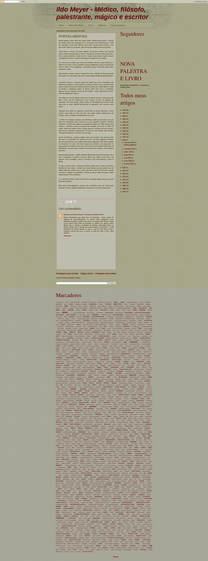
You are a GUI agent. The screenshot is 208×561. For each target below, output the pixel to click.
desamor (93, 371)
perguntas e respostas (68, 485)
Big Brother (95, 332)
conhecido (106, 357)
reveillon (126, 508)
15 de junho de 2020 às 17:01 (93, 214)
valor (131, 543)
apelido (73, 318)
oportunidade (72, 471)
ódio (98, 469)
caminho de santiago (97, 338)
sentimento (60, 518)
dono (57, 385)
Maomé (117, 449)
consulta (82, 359)
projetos (72, 494)
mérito (116, 457)
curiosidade (130, 367)
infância (73, 428)
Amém (123, 310)
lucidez (68, 447)
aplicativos (94, 318)
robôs (110, 510)
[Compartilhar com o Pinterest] (75, 202)
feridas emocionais (131, 406)
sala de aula (119, 512)
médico (82, 453)
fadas (134, 402)
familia (124, 404)
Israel (96, 434)
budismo (132, 334)
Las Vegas (139, 439)
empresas (125, 389)
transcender (146, 539)
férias (116, 406)
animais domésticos (145, 314)
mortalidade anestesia (72, 461)
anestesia (95, 314)
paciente (65, 473)
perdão (142, 481)
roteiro (149, 510)
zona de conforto (88, 551)
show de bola (85, 522)
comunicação (105, 355)
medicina (74, 453)
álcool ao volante (119, 306)
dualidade (125, 385)
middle (57, 459)
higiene (148, 420)
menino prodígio (60, 457)
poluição (98, 488)
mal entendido (69, 449)
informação (104, 428)
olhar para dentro (122, 469)
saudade (121, 514)
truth (126, 541)
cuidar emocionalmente (88, 367)
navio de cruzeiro (147, 465)
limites (67, 443)
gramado (141, 418)
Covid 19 (147, 363)
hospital (138, 422)
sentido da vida (144, 516)
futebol (103, 416)
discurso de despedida (62, 381)
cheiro (63, 348)
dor (61, 385)
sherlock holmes (61, 522)
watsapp (136, 549)
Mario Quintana (74, 451)
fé (85, 406)
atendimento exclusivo (93, 322)
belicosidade (107, 330)
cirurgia (124, 348)
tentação (87, 535)
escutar (114, 394)
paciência (58, 473)
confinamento (70, 357)
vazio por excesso (89, 545)
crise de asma (131, 365)
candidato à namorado (63, 340)
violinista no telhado (133, 547)
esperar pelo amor (74, 396)
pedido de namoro (116, 479)
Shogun (70, 522)
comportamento (125, 353)
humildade (58, 424)
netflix (69, 467)
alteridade (71, 310)
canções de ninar (145, 338)
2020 (124, 128)
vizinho (93, 549)
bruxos (121, 334)
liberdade (133, 441)
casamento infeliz (74, 344)
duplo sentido (141, 385)
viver (87, 549)
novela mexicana (76, 469)
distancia (139, 381)
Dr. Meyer (118, 385)
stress (73, 529)
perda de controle (132, 481)
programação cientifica (62, 494)
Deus (108, 377)
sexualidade (126, 520)
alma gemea (143, 308)
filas (144, 408)
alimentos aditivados (109, 308)
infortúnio (111, 428)
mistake (88, 459)
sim (120, 522)
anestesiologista (118, 314)
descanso (58, 373)
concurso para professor (119, 355)
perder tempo (69, 483)
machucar (97, 447)
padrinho (103, 473)
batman (92, 328)
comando (71, 351)
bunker (147, 334)
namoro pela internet (70, 465)
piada (87, 487)
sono (119, 528)
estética (94, 398)
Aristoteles (78, 320)
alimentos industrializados (124, 308)
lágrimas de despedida (97, 439)
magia (130, 447)
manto (100, 449)
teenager (111, 533)
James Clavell (123, 434)
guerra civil (90, 420)
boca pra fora (131, 332)
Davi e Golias (66, 369)
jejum (81, 436)
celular (58, 346)
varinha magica (146, 543)
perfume (135, 483)
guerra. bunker (100, 420)
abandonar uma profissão (89, 302)
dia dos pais (123, 377)
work (72, 551)
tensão (80, 535)
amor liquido (129, 312)
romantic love (137, 510)
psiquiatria (141, 494)
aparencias (61, 318)
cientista (112, 348)
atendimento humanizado (107, 322)
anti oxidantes (110, 316)
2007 (124, 191)
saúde (128, 514)
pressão (123, 490)
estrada (111, 398)
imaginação (148, 424)
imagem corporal (138, 424)
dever (115, 377)
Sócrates (142, 526)
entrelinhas (103, 390)
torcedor (104, 539)
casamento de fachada (62, 344)
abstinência (59, 304)
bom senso (140, 332)
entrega (87, 390)
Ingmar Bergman (120, 428)
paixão (150, 473)
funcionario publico (94, 416)
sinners (98, 524)
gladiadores (84, 418)
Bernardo (144, 330)
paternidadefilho (146, 477)
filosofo (87, 410)
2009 (124, 185)
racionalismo (146, 496)
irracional (60, 434)
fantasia (136, 404)
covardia (126, 363)
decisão (115, 369)
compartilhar (84, 353)
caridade (121, 340)
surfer (76, 531)
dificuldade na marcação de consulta (103, 379)
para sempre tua (126, 475)
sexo (88, 520)
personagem (86, 485)
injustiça (147, 428)
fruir (62, 416)
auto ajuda (133, 324)
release (148, 504)
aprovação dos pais (129, 318)
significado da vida (96, 522)
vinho (112, 547)
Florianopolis (97, 412)
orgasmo (87, 471)
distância (147, 381)
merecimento (108, 457)
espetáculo (85, 396)
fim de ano (103, 410)
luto (73, 447)
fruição (57, 416)
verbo (109, 545)
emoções (83, 389)
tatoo (80, 533)
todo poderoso (96, 539)
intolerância (96, 432)
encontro (140, 389)
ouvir (121, 471)
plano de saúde (102, 487)
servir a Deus (59, 520)
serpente (137, 518)
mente (68, 457)
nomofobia (137, 467)
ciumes (84, 349)
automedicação (70, 326)
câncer (135, 338)
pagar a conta (133, 473)
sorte (151, 528)
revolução (135, 508)
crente (79, 365)
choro (74, 348)
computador (84, 355)
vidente (86, 547)
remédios (79, 506)
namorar (148, 463)
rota (144, 510)
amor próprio (60, 314)
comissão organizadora (94, 351)
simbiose (125, 522)
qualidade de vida (68, 496)
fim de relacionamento (124, 410)
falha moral (64, 404)
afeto (66, 306)
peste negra (77, 487)
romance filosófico (127, 510)
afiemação (73, 306)
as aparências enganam (120, 320)
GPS (124, 418)
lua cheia (149, 445)
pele (135, 479)
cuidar (78, 367)
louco (124, 445)
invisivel (140, 432)
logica (75, 445)
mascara (90, 451)
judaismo (132, 436)
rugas (74, 512)
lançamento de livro (124, 439)
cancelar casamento (125, 338)
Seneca (92, 516)
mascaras (104, 451)
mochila (101, 459)
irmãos (150, 432)
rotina (57, 512)
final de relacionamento (67, 412)
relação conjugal (74, 502)
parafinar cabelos (146, 475)
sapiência (100, 514)
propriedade (96, 494)
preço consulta (88, 490)
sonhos (113, 528)
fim (97, 410)
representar (108, 506)
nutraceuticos (91, 469)
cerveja (121, 346)
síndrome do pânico (79, 524)
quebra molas (108, 496)
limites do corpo (76, 443)
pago (140, 473)
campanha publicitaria (112, 338)
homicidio (112, 422)
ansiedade (86, 316)
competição (102, 353)
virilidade (62, 549)
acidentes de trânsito (81, 304)
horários (132, 422)
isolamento (75, 434)
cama (63, 338)
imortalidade (61, 426)
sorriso (135, 528)
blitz (114, 332)
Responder (67, 236)
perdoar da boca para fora (97, 483)
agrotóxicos (92, 306)
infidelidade (88, 428)
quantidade (90, 496)
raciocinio (131, 496)
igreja (125, 424)
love (136, 445)
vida (150, 545)
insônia (74, 430)
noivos (130, 467)
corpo (148, 361)
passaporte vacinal (118, 477)
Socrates (135, 526)
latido (145, 439)
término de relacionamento (116, 537)
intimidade (81, 432)
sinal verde (140, 522)
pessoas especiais (67, 487)
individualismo (146, 426)
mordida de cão (146, 459)
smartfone (89, 526)
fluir (110, 412)
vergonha (124, 545)
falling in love (73, 404)
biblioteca (72, 332)
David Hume (98, 369)
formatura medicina (77, 414)
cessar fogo (136, 346)
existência (131, 400)
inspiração (80, 430)
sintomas (105, 524)
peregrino (109, 483)
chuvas (80, 348)
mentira (74, 457)
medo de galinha (97, 455)
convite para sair (99, 361)
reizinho (148, 500)
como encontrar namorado (119, 351)
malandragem (86, 449)
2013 (124, 173)
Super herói (129, 529)
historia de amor (68, 422)
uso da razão (92, 543)
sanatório (58, 514)
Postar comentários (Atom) (71, 278)
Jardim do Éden (145, 434)
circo (117, 348)
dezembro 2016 (129, 142)
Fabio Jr (93, 402)
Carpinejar (136, 340)
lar (133, 439)
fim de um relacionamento (140, 410)
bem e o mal (116, 330)
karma (68, 439)
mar (142, 449)
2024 (124, 116)
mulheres (75, 463)
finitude (85, 412)
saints (112, 512)
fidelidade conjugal (124, 408)
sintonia (112, 524)
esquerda (125, 396)
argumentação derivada (67, 320)
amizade (142, 310)
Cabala (89, 336)
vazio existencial (77, 545)
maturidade (137, 451)
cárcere (107, 340)
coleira (144, 349)
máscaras (112, 451)
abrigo (122, 302)
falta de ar (98, 404)
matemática (121, 451)
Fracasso (113, 414)
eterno (142, 398)
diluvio (130, 379)
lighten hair (61, 443)
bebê (103, 328)
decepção (108, 369)
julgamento (66, 437)
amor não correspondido (142, 312)
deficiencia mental (139, 369)
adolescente (140, 304)
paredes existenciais (76, 477)
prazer (69, 490)
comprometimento (62, 355)
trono (121, 541)
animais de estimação (131, 314)
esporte (104, 396)
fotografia (98, 414)
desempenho (71, 375)
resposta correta (87, 508)
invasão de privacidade (124, 432)
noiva (116, 467)
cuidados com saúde (68, 367)
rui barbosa (81, 512)
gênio (136, 416)
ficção (106, 408)
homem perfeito (89, 422)
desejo (148, 373)
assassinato (132, 320)
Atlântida (146, 322)
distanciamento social (61, 383)
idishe (120, 424)
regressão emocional (129, 500)
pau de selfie (66, 479)
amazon (112, 310)
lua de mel (60, 447)
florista (105, 412)
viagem (144, 545)
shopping (76, 522)
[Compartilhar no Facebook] (73, 202)
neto (75, 467)
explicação (74, 402)
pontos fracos (106, 488)
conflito (79, 357)
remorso (100, 506)
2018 (124, 134)
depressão (84, 371)
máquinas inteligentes (133, 449)
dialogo (144, 377)
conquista (139, 357)
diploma (136, 379)
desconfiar (101, 373)
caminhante (79, 338)
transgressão (69, 541)
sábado (88, 512)
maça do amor (80, 447)
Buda (126, 334)
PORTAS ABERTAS (130, 145)
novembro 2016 (129, 149)
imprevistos (111, 426)
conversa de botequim (79, 361)
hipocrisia (59, 422)
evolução (86, 400)
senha (98, 516)
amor (65, 312)
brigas (70, 334)
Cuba (149, 365)
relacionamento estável (112, 504)
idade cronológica (75, 424)
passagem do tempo (104, 477)
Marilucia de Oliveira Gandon (73, 214)
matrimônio (129, 451)
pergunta (142, 483)
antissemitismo (140, 316)
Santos (93, 514)
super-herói (138, 529)
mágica (143, 447)
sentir (79, 518)
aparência (149, 316)
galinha (116, 416)
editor (80, 386)
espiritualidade (94, 396)
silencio (107, 522)
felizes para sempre (106, 406)
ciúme (58, 349)
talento (127, 531)
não (79, 465)
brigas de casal (78, 334)
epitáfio (70, 392)
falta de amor (90, 404)
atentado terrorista (131, 322)
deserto (90, 375)
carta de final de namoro (73, 342)
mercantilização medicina (86, 457)
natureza (138, 465)
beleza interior (98, 330)
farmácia (71, 406)
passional (127, 477)
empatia (103, 389)
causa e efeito (123, 344)
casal (125, 342)
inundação (113, 432)
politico (85, 488)
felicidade (93, 406)
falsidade (82, 404)
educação (98, 386)
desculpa (109, 373)
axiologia (111, 326)
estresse (126, 398)
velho (104, 545)
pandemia (88, 475)
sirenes (139, 524)
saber (93, 512)
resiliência (147, 506)
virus (74, 549)
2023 (124, 119)
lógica (81, 445)
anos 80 (79, 316)
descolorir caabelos (69, 373)
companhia (68, 353)
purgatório (58, 496)
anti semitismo (120, 316)
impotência (95, 426)
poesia (60, 488)
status (59, 529)
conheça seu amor (97, 357)
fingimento (78, 412)
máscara (97, 451)
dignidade (118, 379)
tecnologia (102, 533)
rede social (86, 500)
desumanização (101, 377)
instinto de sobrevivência (98, 430)
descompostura (81, 373)
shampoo (149, 520)
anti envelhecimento (98, 316)
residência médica (130, 506)
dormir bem (102, 385)
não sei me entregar (110, 465)
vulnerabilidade (127, 549)
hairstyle (129, 420)
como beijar (106, 351)
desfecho (96, 375)
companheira (147, 351)
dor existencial (69, 385)
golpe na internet (98, 418)
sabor (99, 512)
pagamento (125, 473)
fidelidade (114, 408)
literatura (109, 443)
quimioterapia (117, 496)
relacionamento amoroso (78, 504)
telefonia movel (60, 535)
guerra (71, 420)
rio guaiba (142, 508)
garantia (121, 416)
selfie (86, 516)
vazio (69, 545)
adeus (126, 304)
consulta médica (92, 359)
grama (135, 418)
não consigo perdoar (88, 465)
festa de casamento (69, 408)
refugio (120, 500)
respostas (96, 508)
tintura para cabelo (75, 539)
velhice (98, 545)
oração (80, 471)
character (147, 346)
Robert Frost (77, 510)
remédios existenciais (90, 506)
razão (77, 498)
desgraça (111, 375)
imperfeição (79, 426)
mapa (123, 449)
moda (114, 459)
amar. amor (103, 310)
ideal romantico (98, 424)
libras (140, 441)
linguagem (101, 443)
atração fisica (71, 324)
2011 (124, 179)
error (125, 392)
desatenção (147, 371)
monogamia (129, 459)
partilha (86, 477)
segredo (66, 516)
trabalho (123, 539)
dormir (94, 385)
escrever (73, 394)
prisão (81, 492)
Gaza (131, 416)
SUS (88, 531)
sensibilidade (125, 516)
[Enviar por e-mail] (67, 202)
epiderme (63, 392)
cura (122, 367)
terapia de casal (141, 535)
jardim (136, 434)
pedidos (125, 479)
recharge (125, 498)
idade (65, 424)
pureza (149, 494)
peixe (130, 479)
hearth (142, 420)
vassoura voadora (61, 545)
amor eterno (109, 312)
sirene (133, 524)
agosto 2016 (128, 152)
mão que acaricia (108, 449)
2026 (124, 110)
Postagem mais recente (67, 273)
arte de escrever (107, 320)
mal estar (78, 449)
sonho (106, 528)
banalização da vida (147, 326)
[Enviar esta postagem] (62, 202)
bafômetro (126, 326)
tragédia (130, 539)
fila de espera (136, 408)
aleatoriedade (146, 306)
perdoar (84, 483)
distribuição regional (75, 383)
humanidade (146, 422)
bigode (103, 332)
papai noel (104, 475)
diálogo (150, 377)
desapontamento (129, 371)
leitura (102, 441)
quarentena (98, 496)
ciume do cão (65, 349)
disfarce (100, 381)
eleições (141, 386)
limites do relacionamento (89, 443)
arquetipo (94, 320)
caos (86, 340)
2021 (124, 125)
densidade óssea (74, 371)
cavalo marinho (146, 344)
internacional (147, 430)
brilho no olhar (88, 334)
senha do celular (106, 516)
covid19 (66, 365)
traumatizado (103, 541)
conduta (139, 355)
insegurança (59, 430)
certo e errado (113, 346)
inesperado (59, 428)
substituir (94, 529)
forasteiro (148, 412)
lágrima (79, 439)
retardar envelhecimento (115, 508)
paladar (60, 475)
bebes (109, 328)
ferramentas (59, 408)
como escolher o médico (134, 351)
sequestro (130, 518)
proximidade (116, 494)
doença (114, 383)
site (58, 526)
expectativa (140, 400)
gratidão (58, 420)
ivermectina (104, 434)
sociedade (122, 526)
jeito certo (64, 436)
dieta (66, 379)
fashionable (79, 406)
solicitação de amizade (82, 528)
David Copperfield (88, 369)
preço (79, 490)
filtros (92, 410)
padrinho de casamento (113, 473)
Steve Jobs (66, 529)
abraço (116, 302)
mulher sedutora (65, 463)
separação (96, 518)
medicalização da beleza (62, 453)
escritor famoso (90, 394)
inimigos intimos (138, 428)
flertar (90, 412)
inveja (134, 432)
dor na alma (78, 385)
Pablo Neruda (136, 471)
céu (142, 346)
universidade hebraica (74, 543)
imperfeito (86, 426)
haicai (107, 420)
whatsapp (143, 549)
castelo (96, 344)
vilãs (99, 547)
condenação (131, 355)
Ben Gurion (124, 330)
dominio (148, 383)
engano (80, 390)
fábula (100, 402)
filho (63, 410)
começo (78, 351)
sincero (58, 524)
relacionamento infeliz (127, 504)
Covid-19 (58, 365)
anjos (65, 316)
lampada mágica (110, 439)
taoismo (140, 531)
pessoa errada (147, 485)
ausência (125, 324)
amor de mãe (90, 312)
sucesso (101, 529)
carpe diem (129, 340)
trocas (116, 541)
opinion (65, 471)
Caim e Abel (122, 336)
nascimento (129, 465)
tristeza (111, 541)
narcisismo (121, 465)
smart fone (81, 526)
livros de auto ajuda (67, 445)
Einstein (134, 386)
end (62, 390)
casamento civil (146, 342)
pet (83, 487)
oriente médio (96, 471)
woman (67, 551)
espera (141, 395)
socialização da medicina (110, 526)
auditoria (111, 324)
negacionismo (61, 467)
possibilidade (140, 488)
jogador (110, 436)
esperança (149, 394)
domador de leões (139, 383)
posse (133, 488)
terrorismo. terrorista (140, 537)
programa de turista (145, 492)
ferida (122, 406)
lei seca (96, 441)
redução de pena (106, 500)
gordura (107, 418)
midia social (65, 459)
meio (105, 455)
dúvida (57, 386)
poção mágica (137, 487)
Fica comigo (99, 408)
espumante (111, 396)
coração (117, 361)
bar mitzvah (60, 328)
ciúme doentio (75, 349)
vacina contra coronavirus (112, 543)
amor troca (82, 314)
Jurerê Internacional (103, 437)
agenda (85, 306)
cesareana (128, 346)
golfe (90, 418)
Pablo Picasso (146, 471)
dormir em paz (110, 385)
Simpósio (132, 522)
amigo (129, 310)
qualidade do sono (80, 496)
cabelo (94, 336)
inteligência (110, 430)
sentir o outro (87, 518)
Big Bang (87, 332)
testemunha (59, 539)
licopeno (146, 441)
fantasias (143, 404)
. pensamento (59, 302)
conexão (147, 355)
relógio (66, 506)
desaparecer (111, 371)
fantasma (149, 404)
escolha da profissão (140, 392)
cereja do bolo (80, 346)
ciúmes (91, 349)
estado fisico (146, 396)
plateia (123, 487)
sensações (116, 516)
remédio (72, 506)
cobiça (119, 349)
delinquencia (64, 371)
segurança (74, 516)
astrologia (60, 322)
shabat (133, 520)
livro (141, 443)
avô (105, 326)
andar (88, 314)
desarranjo (139, 371)
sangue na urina (67, 514)
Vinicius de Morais (121, 547)
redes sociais (96, 500)
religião (58, 506)
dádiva (138, 367)
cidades (99, 348)
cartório (106, 342)
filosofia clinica (78, 410)
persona (78, 485)
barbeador (68, 328)
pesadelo (116, 485)
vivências (81, 549)
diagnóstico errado (135, 377)
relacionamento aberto (143, 502)
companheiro (59, 353)
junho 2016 (128, 155)
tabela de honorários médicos (106, 531)
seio (82, 516)
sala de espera (130, 512)
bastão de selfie (83, 328)
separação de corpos (108, 518)
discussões (81, 381)
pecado (83, 479)
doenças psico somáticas (126, 383)
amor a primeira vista (79, 312)
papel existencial (114, 475)
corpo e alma (60, 363)
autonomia (78, 326)
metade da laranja (125, 457)
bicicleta (80, 332)
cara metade (92, 340)
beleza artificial (88, 330)
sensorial (134, 516)
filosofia (69, 410)
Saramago (107, 514)
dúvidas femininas (72, 386)
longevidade (113, 445)
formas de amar (65, 414)
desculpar (118, 373)
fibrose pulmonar (88, 408)
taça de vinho (120, 531)
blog (119, 332)
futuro (109, 416)
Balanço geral (136, 326)
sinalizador (148, 522)
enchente (132, 389)
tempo (68, 535)
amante (84, 310)
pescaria (124, 485)
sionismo (120, 524)
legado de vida (88, 441)
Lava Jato (58, 441)
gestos (70, 418)
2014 (124, 170)
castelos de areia (104, 344)
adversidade (59, 306)
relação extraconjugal (87, 502)
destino (90, 377)
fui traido (77, 416)
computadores (94, 355)
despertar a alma (81, 377)
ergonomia (93, 392)
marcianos (65, 451)
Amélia (118, 310)
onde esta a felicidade (139, 469)
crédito (74, 365)
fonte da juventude (128, 412)
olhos (130, 469)
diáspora (60, 379)
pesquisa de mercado (135, 485)
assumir (140, 320)
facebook (107, 402)
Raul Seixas (70, 498)
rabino (125, 496)
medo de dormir (75, 455)
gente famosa (148, 416)
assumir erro (148, 320)
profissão (134, 492)
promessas (88, 494)
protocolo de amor (106, 494)
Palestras (102, 25)
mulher (132, 461)
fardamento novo (62, 406)
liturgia (116, 443)
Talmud (133, 531)
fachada (114, 402)
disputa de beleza (121, 381)
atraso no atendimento (101, 324)
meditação (122, 453)
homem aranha (79, 422)
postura (148, 488)
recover (79, 500)
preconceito (97, 490)
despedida (132, 375)
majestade (60, 449)
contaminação (104, 359)
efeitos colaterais (120, 386)
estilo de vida (102, 398)
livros (57, 445)
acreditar (108, 304)
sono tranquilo (127, 528)
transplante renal (79, 541)
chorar (69, 348)
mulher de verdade (141, 461)
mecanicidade (147, 451)
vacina (100, 543)
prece (74, 490)
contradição (136, 359)
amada (78, 310)
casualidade (114, 344)
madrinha (104, 447)
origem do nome (107, 471)
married (83, 451)
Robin (104, 510)
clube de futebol (111, 349)
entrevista (111, 390)
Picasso (93, 487)
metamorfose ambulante (138, 457)
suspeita (94, 531)
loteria (119, 445)
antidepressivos (129, 316)
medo (129, 453)
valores (137, 543)
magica (136, 447)
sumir (113, 529)
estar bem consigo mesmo (74, 398)
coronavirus (140, 361)
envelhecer (119, 391)
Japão (130, 434)
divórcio (106, 383)
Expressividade (84, 402)
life (151, 441)
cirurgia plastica (133, 348)
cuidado (58, 367)
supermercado (59, 531)
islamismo (67, 434)
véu (139, 545)
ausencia (117, 324)
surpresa (82, 531)
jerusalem (87, 436)
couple (119, 363)
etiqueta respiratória (68, 400)
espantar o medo (124, 394)
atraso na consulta (88, 324)
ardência (148, 318)
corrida (99, 363)
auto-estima (60, 326)
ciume (149, 348)
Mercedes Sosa (99, 457)
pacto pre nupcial (74, 473)
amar (97, 310)
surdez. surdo (69, 531)
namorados (139, 463)
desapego (120, 371)
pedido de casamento (102, 479)
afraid (79, 306)
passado (92, 477)
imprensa (103, 426)
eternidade (134, 398)
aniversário (59, 316)
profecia (120, 492)
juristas (113, 437)
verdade (116, 545)
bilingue (109, 332)
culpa (99, 367)
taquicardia (148, 531)
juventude (147, 437)
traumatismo (94, 541)
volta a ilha (99, 549)
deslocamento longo (121, 375)
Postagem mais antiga (105, 273)
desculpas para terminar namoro (134, 373)
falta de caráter (107, 404)
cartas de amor (97, 342)
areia (57, 320)
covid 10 (139, 363)
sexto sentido (117, 520)
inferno (80, 428)
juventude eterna (60, 439)
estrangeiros (118, 398)
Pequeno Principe (100, 481)
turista (137, 541)
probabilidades (89, 492)
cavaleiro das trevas (134, 344)
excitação (124, 400)
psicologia (125, 494)
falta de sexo (116, 404)
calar (129, 336)
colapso (138, 349)
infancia (66, 428)
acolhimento (93, 304)
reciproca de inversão (136, 498)
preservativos (115, 490)
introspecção (104, 432)
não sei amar (99, 465)
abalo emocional (74, 302)
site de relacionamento (69, 526)
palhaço (80, 475)
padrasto (96, 473)
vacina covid (124, 543)
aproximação (140, 318)
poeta (65, 488)
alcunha (139, 306)
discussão (73, 381)
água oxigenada (102, 306)
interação (139, 430)
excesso (117, 400)
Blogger (115, 557)
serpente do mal (146, 518)
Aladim (110, 306)
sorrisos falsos (143, 528)
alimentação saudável (95, 308)
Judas (138, 436)
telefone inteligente (145, 533)
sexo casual (95, 520)
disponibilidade (110, 381)
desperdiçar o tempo (144, 375)
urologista (84, 543)
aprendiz (111, 318)
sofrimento (64, 528)
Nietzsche (93, 467)
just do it (119, 437)
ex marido (94, 400)
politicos (91, 488)
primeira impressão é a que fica (136, 490)
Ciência (105, 348)
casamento (133, 342)
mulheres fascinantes (99, 463)
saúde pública (146, 514)
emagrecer (149, 386)
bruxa (108, 334)
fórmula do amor (88, 414)
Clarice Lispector (100, 349)
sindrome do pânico (67, 524)
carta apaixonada (146, 340)
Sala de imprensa (118, 25)
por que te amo (125, 488)
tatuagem (87, 533)
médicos (115, 453)
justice (132, 437)
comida (84, 351)
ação (65, 304)
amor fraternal (119, 312)
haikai (113, 420)
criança (103, 365)
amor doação (99, 312)
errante (99, 392)
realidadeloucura (93, 498)
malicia (94, 449)
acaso (71, 304)
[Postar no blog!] (69, 202)
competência (93, 353)
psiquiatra (133, 494)
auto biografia (141, 324)
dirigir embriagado (145, 379)
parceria (66, 477)
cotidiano (112, 363)
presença (106, 490)
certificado (104, 346)
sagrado (105, 512)
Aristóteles (86, 320)
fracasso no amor (123, 414)
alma (134, 308)
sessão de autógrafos (70, 520)
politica (79, 488)
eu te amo (79, 400)
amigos (135, 310)
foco (114, 412)
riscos (70, 510)
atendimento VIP (120, 322)
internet (58, 432)
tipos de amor (86, 539)
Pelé (140, 479)
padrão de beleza (86, 473)
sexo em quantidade (106, 520)
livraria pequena (124, 443)
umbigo (149, 541)
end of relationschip (70, 390)
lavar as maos (78, 441)
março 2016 (128, 161)
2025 (124, 113)
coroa (132, 361)
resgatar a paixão (118, 506)
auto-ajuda (149, 324)
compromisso (74, 355)
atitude (140, 322)
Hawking (136, 420)
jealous (58, 436)
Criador (85, 365)
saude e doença (136, 514)
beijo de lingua (148, 328)
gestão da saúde (61, 418)
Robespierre (98, 510)
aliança (71, 308)
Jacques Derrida (113, 434)
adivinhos (132, 304)
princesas (67, 492)
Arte (100, 320)
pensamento (59, 481)
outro (115, 471)
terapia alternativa (129, 535)
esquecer (118, 396)
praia (57, 490)
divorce (91, 383)
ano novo (71, 316)
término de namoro (84, 537)
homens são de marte (101, 422)
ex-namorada (109, 400)
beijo (140, 328)
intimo (89, 432)
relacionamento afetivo (62, 504)
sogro (71, 528)
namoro (59, 465)
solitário (99, 528)
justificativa (139, 437)
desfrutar (103, 375)
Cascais (83, 344)
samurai (148, 512)
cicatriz (86, 348)
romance (116, 510)
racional (138, 496)
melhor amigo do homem (125, 455)
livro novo (147, 443)
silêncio (114, 522)
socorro (129, 526)
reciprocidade (148, 498)
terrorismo (129, 537)
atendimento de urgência (77, 322)
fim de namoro (111, 410)
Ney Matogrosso (84, 467)
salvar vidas (140, 512)
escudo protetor (100, 394)
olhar (113, 469)
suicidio (108, 529)
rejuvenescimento (61, 502)
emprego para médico (114, 389)
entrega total (95, 390)
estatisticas (87, 398)
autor (84, 326)
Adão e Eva (117, 304)
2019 (124, 131)
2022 (124, 122)
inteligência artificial (121, 430)
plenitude (129, 487)
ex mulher (101, 400)
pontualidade (115, 488)
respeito (58, 508)
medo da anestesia (141, 453)
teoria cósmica (97, 535)
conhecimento (115, 357)
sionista (127, 524)
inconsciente (129, 426)
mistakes (94, 459)
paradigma (135, 475)
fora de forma (139, 412)
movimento (103, 461)
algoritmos (64, 308)
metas (149, 457)
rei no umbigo (140, 500)
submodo (87, 529)
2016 (124, 140)
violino (142, 547)
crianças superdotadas (113, 365)
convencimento (60, 361)
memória (147, 455)
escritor (80, 395)
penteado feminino (83, 481)
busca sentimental (80, 336)
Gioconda (76, 418)
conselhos (74, 359)
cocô (124, 349)
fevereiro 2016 (129, 164)
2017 (124, 137)
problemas (98, 492)
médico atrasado (91, 453)
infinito (96, 428)
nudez (84, 469)
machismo (89, 447)
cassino (90, 344)
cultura (105, 367)
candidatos (75, 340)
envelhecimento (130, 390)
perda (108, 481)
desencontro (81, 375)
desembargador (60, 375)
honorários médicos (122, 422)
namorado (130, 463)
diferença (71, 379)
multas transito (111, 463)
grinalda (64, 420)
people (92, 481)
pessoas (58, 487)
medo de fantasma (86, 455)
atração (62, 324)
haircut (123, 420)
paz (73, 479)
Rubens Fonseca (66, 512)
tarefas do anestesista (63, 533)
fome (119, 412)
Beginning (127, 328)
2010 (124, 182)
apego (67, 318)
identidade (107, 424)
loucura (130, 445)
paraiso (58, 477)
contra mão (127, 359)
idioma (114, 424)
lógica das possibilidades (93, 445)
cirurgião (142, 348)
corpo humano (70, 363)
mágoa (150, 447)
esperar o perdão (62, 396)
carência (114, 340)
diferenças (79, 379)
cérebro (71, 346)
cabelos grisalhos (104, 336)
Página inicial (86, 273)
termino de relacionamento (98, 537)
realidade (84, 498)
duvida (149, 385)
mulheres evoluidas (85, 463)
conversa (68, 361)
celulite (64, 346)
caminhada (70, 338)
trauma (87, 541)
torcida (110, 539)
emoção (73, 389)
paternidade (136, 477)
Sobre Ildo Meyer (76, 25)
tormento (116, 539)
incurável (137, 426)
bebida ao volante (117, 328)
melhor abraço (113, 455)
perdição (78, 483)
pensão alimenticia (71, 481)
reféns (114, 500)
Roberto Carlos (88, 510)
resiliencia (140, 506)
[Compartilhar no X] (71, 202)
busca (58, 336)
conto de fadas (116, 359)
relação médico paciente (102, 502)
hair (118, 420)
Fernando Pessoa (144, 406)
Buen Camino (139, 334)
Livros (91, 25)
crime (123, 365)
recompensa (62, 500)
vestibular (132, 545)
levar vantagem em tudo (121, 441)
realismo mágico (104, 498)
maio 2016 (127, 158)
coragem (125, 361)
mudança (124, 461)
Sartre (114, 514)
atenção (67, 322)
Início (61, 25)
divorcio (98, 383)
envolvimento (139, 390)
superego (147, 529)
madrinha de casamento (115, 447)
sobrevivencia (97, 526)
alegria (57, 308)
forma (57, 414)
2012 (124, 176)
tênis (75, 535)
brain (64, 334)
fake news (141, 402)
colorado (64, 351)
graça (129, 418)
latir (150, 439)
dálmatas (144, 367)
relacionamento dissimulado (96, 504)
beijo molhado (61, 330)
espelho (133, 394)
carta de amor (59, 342)
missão (82, 459)
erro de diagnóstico (108, 392)
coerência (131, 349)
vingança (105, 547)
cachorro (114, 336)
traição (137, 539)
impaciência (70, 426)
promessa (79, 494)
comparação (76, 353)
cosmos (106, 363)
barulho (75, 328)
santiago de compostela (81, 514)
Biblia (65, 332)
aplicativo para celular (83, 318)
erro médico (119, 392)
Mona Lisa (121, 459)
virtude (69, 549)
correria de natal (90, 363)
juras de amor (91, 437)
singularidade (90, 524)
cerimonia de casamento (92, 346)
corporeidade (80, 363)
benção (131, 330)
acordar (101, 304)
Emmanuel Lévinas (63, 389)
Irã (145, 432)
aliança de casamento (81, 308)
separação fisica (120, 518)
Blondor (124, 332)
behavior (134, 328)
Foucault (107, 414)
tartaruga (74, 533)
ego (129, 386)
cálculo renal (136, 336)
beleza (80, 330)
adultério (148, 304)
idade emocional (87, 424)
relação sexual (115, 502)
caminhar (86, 338)
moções (109, 459)
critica (144, 365)
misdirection (74, 459)
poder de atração (147, 487)
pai (144, 473)
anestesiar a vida (106, 314)
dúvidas (63, 386)
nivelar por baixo (108, 467)
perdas (148, 481)
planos (111, 487)
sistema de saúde (147, 524)
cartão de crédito (86, 342)
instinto (87, 430)
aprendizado (119, 318)
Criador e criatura (94, 365)
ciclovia (92, 348)
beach (98, 328)
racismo (58, 498)
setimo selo (81, 520)
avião (100, 326)
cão (81, 340)
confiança (59, 357)
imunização (120, 426)
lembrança (109, 441)
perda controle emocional (119, 481)
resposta (78, 508)
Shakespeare (141, 520)
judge (59, 437)
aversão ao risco (92, 326)
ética (148, 398)
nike (100, 467)
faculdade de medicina (124, 402)
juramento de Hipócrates (78, 437)
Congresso (86, 357)
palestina (73, 475)
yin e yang (78, 551)
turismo (131, 541)
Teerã (117, 533)
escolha (131, 392)
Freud (148, 414)
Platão (117, 487)
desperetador (59, 377)
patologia (58, 479)
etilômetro (58, 400)
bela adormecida (71, 330)
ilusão (130, 424)
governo (118, 418)
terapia (119, 535)
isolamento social (86, 434)
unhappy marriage (61, 543)
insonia (68, 430)
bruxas (114, 334)
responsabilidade (68, 508)
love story (142, 445)
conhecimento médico (129, 357)
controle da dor (146, 359)
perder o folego (60, 483)
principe (74, 492)
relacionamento (127, 502)
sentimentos (72, 518)
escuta (108, 394)
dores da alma (86, 385)
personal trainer (97, 485)
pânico (97, 475)
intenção (132, 430)
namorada (121, 463)
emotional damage (94, 389)
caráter (100, 340)
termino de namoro (71, 537)
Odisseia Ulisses (105, 469)
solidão (92, 528)
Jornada (125, 436)
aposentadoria (103, 318)
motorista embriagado (92, 461)
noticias (144, 467)
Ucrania (143, 541)
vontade (106, 549)
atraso (79, 324)
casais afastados (116, 342)
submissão (80, 529)
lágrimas (86, 439)
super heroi (121, 529)
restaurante (104, 508)
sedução (58, 516)
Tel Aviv (124, 533)
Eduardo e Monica (89, 386)
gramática (148, 418)
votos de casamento (116, 549)
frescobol (141, 414)
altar (63, 310)
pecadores (91, 479)
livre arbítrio (134, 443)
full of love (85, 416)
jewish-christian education (99, 436)
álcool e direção (130, 306)
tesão (149, 537)
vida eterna (62, 547)
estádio (139, 396)
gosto (112, 418)
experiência (65, 402)
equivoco (85, 392)
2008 (124, 188)
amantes (91, 310)
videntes (93, 547)
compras (150, 353)
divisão (85, 383)
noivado (123, 467)
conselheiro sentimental (62, 359)
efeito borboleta (108, 386)
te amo (95, 533)
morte (82, 461)
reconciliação (71, 500)
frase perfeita (133, 414)
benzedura (138, 330)
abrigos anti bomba (145, 302)
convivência (109, 361)
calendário (144, 336)
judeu (144, 436)
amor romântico (71, 314)
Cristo (138, 365)
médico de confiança (104, 453)
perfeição (118, 483)
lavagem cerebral (67, 441)
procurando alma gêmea (109, 492)
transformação (59, 541)
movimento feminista (113, 461)
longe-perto (105, 445)
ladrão (73, 439)
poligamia (71, 488)
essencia (132, 396)
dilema (124, 379)
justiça (126, 437)
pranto (63, 490)
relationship (140, 504)
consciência (147, 357)
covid (133, 363)
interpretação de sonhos (69, 432)
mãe (125, 447)
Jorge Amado (117, 436)
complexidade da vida (113, 353)
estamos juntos (60, 398)
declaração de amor (125, 369)
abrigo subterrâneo (132, 302)
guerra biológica (80, 420)
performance (127, 483)
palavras (67, 475)
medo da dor (65, 455)
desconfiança (92, 373)
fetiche (79, 408)
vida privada (70, 547)
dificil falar (88, 379)
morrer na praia (60, 461)
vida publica (79, 547)
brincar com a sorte (100, 334)
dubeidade (133, 385)
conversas (90, 361)
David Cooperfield (76, 369)
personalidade (107, 485)
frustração (69, 416)
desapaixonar (102, 371)
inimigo (129, 428)
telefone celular (133, 533)
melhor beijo (138, 455)
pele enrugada (146, 479)
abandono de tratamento (104, 302)
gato (127, 416)
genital (141, 416)
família (130, 404)
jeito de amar (73, 436)
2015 (124, 167)
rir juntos (64, 510)
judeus (150, 436)
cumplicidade (114, 367)
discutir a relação (91, 381)
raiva (63, 498)
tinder (65, 539)
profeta (127, 492)
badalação (118, 326)
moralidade (137, 459)
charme (58, 348)
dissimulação (131, 381)
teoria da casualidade (109, 535)
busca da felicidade (67, 336)
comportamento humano (139, 353)
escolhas (65, 394)
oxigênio (127, 471)
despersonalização (70, 377)
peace (77, 479)
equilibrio (77, 392)
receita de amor (116, 498)
